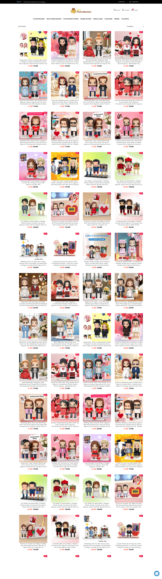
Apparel (117, 19)
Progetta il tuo (33, 69)
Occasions (125, 19)
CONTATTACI (121, 2)
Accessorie (108, 19)
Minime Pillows (85, 19)
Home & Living (98, 19)
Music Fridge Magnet (54, 19)
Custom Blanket (39, 19)
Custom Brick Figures (71, 19)
